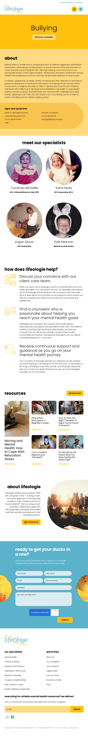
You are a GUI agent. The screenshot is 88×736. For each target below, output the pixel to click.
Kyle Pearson (63, 242)
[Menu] (74, 9)
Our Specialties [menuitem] (13, 651)
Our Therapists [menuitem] (52, 661)
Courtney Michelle (24, 188)
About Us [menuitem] (50, 657)
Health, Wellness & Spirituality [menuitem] (17, 689)
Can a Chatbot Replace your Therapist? (39, 455)
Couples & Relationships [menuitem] (15, 680)
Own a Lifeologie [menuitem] (66, 2)
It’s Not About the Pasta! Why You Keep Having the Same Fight (67, 456)
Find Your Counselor (44, 37)
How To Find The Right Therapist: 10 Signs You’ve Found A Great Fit (68, 422)
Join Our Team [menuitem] (52, 675)
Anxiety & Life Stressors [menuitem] (15, 666)
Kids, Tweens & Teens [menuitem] (14, 684)
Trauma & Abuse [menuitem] (12, 661)
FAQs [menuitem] (48, 684)
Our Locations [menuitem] (52, 666)
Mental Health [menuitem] (11, 657)
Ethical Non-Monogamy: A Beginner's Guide (40, 420)
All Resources (75, 393)
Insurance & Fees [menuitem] (53, 680)
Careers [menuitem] (79, 2)
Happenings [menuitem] (51, 671)
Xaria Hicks (63, 188)
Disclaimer (73, 727)
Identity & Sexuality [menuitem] (13, 675)
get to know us (31, 522)
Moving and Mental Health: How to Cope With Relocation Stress (15, 450)
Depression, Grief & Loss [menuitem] (15, 671)
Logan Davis (24, 242)
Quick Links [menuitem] (52, 651)
